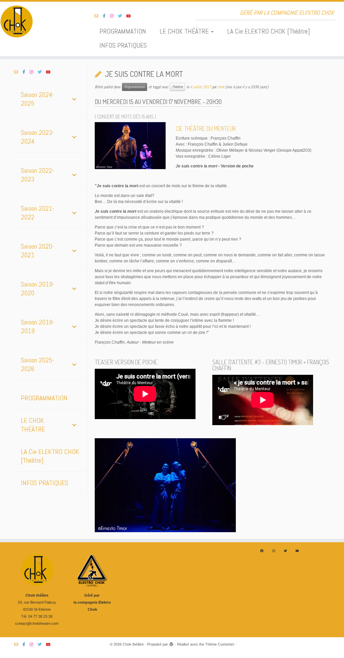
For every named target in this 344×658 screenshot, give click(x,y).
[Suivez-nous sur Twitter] (122, 16)
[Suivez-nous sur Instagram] (114, 16)
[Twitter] (285, 551)
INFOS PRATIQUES (123, 45)
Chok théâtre (133, 644)
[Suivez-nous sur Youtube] (130, 16)
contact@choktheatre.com (36, 623)
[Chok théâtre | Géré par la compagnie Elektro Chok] (40, 22)
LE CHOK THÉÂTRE (185, 31)
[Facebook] (262, 551)
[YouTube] (297, 551)
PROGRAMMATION (122, 31)
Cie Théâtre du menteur (206, 128)
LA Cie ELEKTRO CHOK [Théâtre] (268, 31)
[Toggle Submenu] (74, 99)
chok (220, 87)
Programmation (134, 87)
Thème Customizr (219, 644)
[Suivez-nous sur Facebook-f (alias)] (106, 16)
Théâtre (177, 87)
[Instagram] (273, 551)
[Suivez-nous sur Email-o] (98, 16)
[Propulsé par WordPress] (171, 643)
